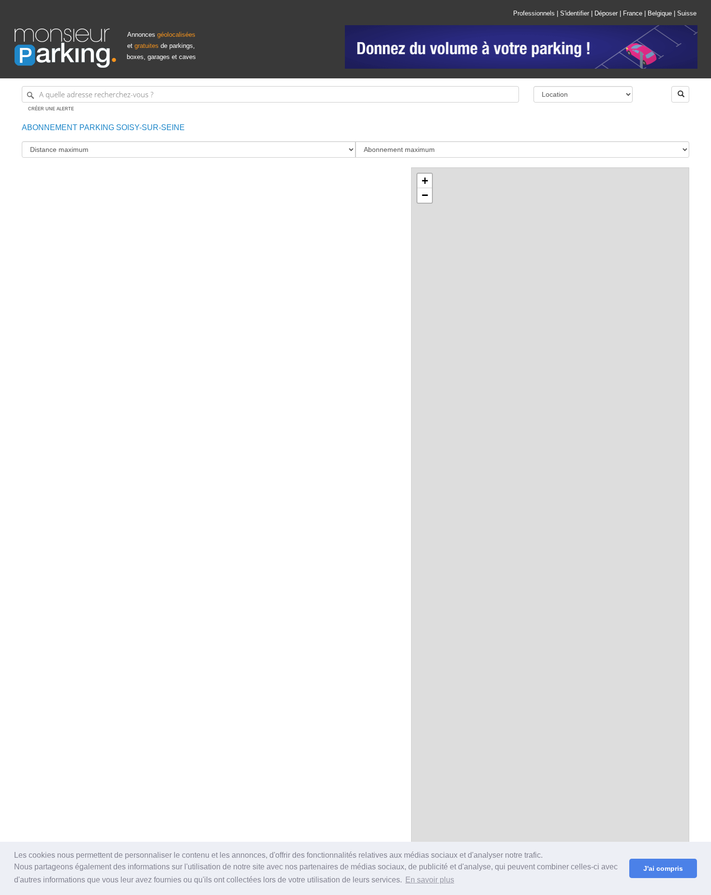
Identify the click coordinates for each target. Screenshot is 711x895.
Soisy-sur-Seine (149, 127)
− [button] (425, 195)
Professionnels (534, 13)
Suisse (686, 13)
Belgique (660, 13)
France (632, 13)
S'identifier (574, 13)
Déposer (606, 13)
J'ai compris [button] (663, 868)
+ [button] (425, 181)
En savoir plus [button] (429, 880)
